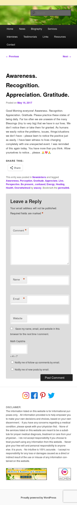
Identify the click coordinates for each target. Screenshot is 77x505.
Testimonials (30, 36)
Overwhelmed (22, 187)
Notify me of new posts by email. (32, 369)
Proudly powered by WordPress (38, 497)
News (22, 28)
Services (52, 28)
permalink (63, 187)
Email (19, 299)
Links (45, 36)
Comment (20, 230)
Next (67, 56)
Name (19, 279)
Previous (12, 56)
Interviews (12, 36)
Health (9, 187)
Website (17, 318)
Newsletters (39, 177)
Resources (60, 36)
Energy (51, 184)
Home (10, 28)
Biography (36, 28)
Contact (11, 44)
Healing (60, 184)
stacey (37, 187)
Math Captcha (17, 341)
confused (40, 184)
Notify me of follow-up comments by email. (37, 362)
